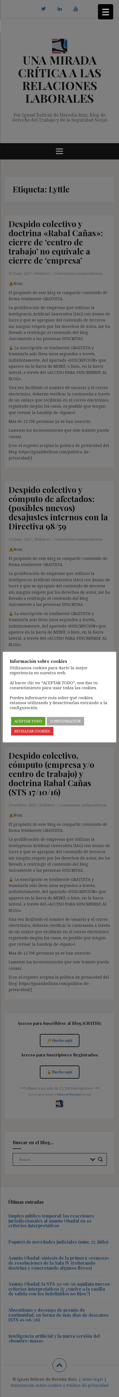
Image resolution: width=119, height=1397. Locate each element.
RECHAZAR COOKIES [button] (32, 731)
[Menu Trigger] (105, 11)
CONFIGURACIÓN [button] (65, 721)
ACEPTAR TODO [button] (28, 721)
